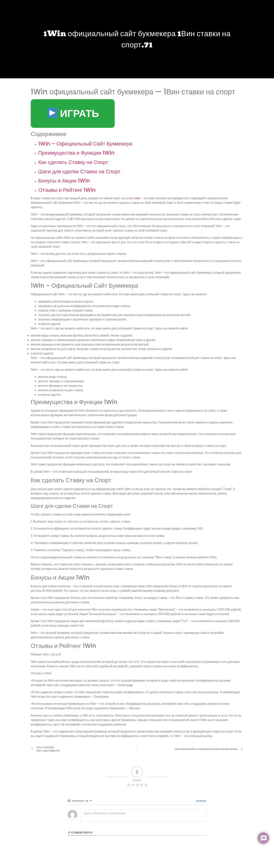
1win (137, 198)
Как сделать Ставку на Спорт (73, 162)
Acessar (200, 801)
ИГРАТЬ (78, 113)
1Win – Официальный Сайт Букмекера (85, 143)
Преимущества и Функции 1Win (76, 153)
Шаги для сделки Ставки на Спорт (79, 171)
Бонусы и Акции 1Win (64, 180)
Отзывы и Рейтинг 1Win (67, 190)
